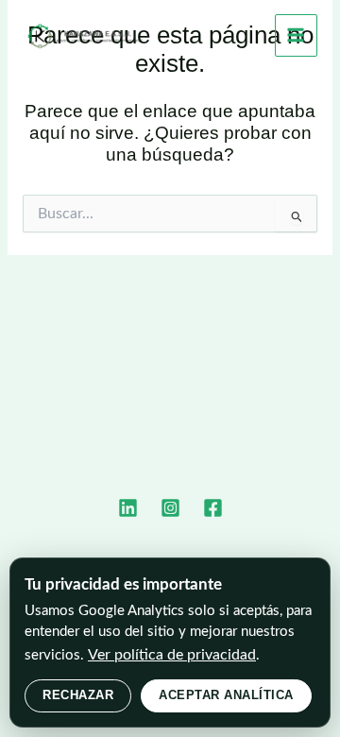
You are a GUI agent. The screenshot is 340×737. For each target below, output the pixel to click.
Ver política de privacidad (172, 654)
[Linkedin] (128, 508)
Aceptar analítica (226, 695)
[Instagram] (170, 508)
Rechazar (77, 695)
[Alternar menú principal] (296, 35)
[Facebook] (213, 508)
